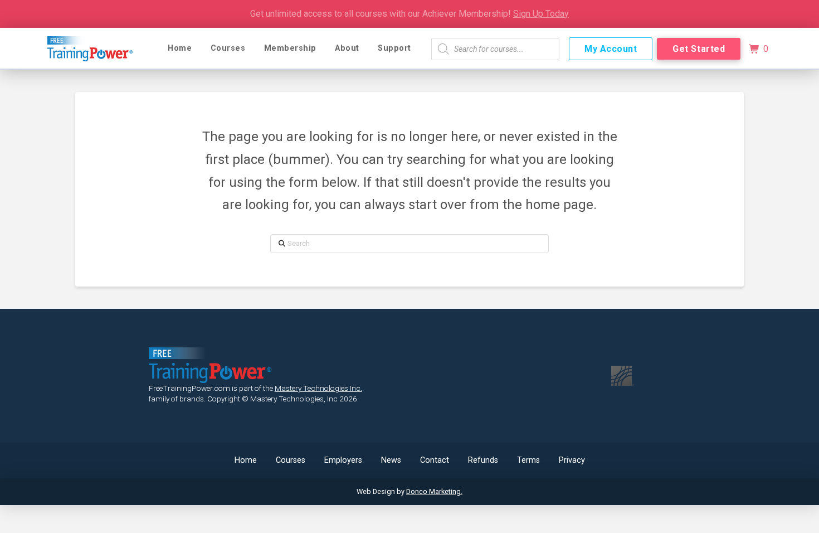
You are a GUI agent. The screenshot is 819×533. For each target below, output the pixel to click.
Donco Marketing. (434, 491)
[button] (758, 49)
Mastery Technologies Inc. (318, 388)
